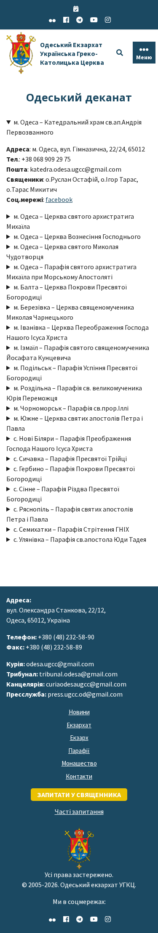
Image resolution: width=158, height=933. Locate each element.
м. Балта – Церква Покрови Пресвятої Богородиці (66, 292)
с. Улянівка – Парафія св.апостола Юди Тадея (79, 539)
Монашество (79, 763)
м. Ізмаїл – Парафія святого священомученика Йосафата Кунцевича (77, 352)
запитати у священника (79, 794)
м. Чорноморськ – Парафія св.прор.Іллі (71, 408)
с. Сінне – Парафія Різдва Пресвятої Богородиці (62, 494)
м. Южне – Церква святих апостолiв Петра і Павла (74, 423)
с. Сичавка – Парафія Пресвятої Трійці (70, 458)
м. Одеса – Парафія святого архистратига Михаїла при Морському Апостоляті (71, 271)
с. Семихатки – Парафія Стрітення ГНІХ (71, 529)
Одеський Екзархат (72, 53)
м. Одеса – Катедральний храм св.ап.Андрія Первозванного (74, 127)
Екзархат (79, 725)
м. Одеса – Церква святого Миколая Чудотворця (62, 251)
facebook (59, 199)
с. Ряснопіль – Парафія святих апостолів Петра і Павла (69, 514)
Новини (79, 712)
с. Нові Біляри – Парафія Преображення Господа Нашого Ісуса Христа (68, 443)
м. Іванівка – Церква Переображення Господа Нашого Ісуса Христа (77, 332)
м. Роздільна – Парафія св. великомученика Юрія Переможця (74, 393)
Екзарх (79, 738)
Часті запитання (79, 811)
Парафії (79, 751)
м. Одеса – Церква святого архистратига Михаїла (70, 221)
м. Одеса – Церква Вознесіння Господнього (77, 236)
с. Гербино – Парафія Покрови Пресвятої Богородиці (70, 473)
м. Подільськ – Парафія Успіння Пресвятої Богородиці (71, 372)
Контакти (79, 776)
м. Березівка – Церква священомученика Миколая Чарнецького (70, 312)
